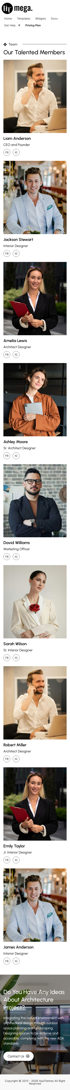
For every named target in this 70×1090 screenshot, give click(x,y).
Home (8, 18)
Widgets (40, 18)
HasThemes (46, 1081)
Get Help (10, 25)
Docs (54, 18)
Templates (23, 18)
